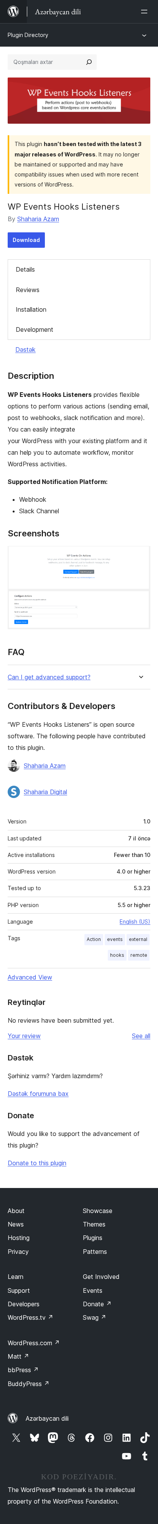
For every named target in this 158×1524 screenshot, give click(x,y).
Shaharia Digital (45, 792)
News (16, 1224)
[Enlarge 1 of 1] (140, 556)
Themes (94, 1224)
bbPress (23, 1370)
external (138, 939)
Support (19, 1290)
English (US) (135, 921)
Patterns (95, 1251)
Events (92, 1290)
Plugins (92, 1238)
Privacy (18, 1251)
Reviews (28, 290)
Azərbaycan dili (47, 1418)
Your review (24, 1036)
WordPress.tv (30, 1317)
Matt (18, 1356)
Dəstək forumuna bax (38, 1093)
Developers (24, 1304)
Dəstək (25, 349)
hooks (117, 955)
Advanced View (30, 977)
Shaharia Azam (38, 219)
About (16, 1211)
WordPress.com (34, 1343)
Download (26, 240)
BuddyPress (28, 1384)
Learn (15, 1276)
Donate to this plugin (37, 1163)
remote (138, 955)
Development (34, 329)
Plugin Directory (28, 35)
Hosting (19, 1238)
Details (25, 269)
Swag (94, 1317)
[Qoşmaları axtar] (89, 62)
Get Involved (101, 1276)
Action (94, 939)
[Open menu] (145, 11)
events (115, 939)
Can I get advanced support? (49, 677)
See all (141, 1036)
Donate (97, 1304)
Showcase (97, 1211)
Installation (31, 309)
